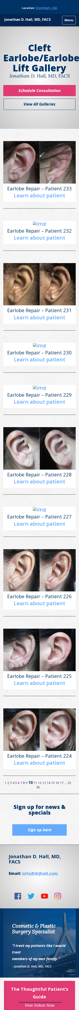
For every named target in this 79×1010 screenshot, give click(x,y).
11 (35, 783)
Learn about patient (39, 195)
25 (69, 783)
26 (38, 787)
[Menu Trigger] (69, 20)
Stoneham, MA (46, 8)
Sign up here (39, 829)
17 (61, 783)
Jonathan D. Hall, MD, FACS (27, 19)
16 (57, 783)
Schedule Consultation (39, 90)
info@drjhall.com (40, 873)
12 (39, 783)
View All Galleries (39, 104)
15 (53, 783)
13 (44, 783)
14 (48, 783)
